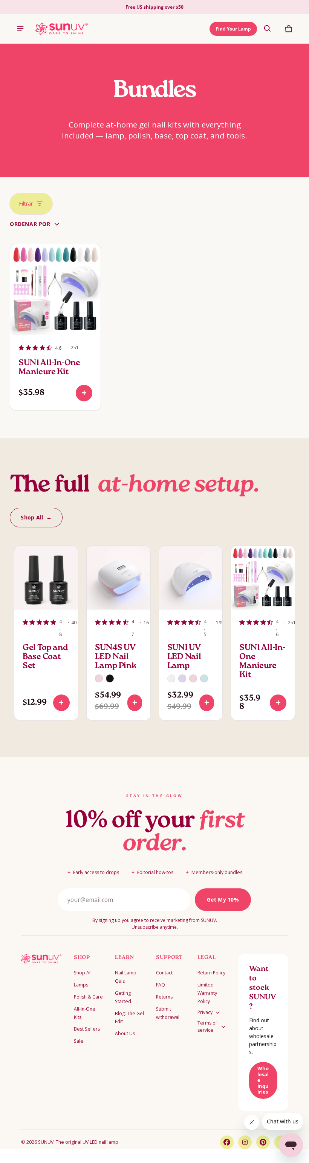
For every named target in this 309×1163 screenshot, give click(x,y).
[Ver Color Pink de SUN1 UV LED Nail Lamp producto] (193, 678)
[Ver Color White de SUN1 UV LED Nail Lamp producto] (171, 678)
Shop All (83, 972)
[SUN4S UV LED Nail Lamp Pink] (118, 578)
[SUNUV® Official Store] (61, 29)
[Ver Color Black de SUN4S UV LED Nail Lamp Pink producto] (110, 678)
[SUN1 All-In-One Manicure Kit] (55, 289)
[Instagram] (245, 1142)
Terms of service (207, 1026)
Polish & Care (88, 997)
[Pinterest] (263, 1142)
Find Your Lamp (233, 29)
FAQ (160, 985)
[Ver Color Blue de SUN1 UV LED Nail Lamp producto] (204, 678)
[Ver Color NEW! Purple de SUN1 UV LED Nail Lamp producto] (182, 678)
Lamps (81, 985)
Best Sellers (87, 1029)
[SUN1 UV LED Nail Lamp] (191, 578)
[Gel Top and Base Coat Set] (46, 578)
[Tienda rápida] (84, 393)
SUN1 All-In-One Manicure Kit (49, 367)
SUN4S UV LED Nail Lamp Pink (116, 657)
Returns (164, 997)
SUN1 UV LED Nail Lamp (184, 657)
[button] (267, 28)
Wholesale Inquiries (263, 1080)
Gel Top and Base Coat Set (45, 657)
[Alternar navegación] (20, 28)
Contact (164, 972)
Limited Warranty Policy (207, 993)
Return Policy (211, 972)
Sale (78, 1041)
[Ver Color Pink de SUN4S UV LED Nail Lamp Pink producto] (99, 678)
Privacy (205, 1012)
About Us (125, 1033)
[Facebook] (227, 1142)
